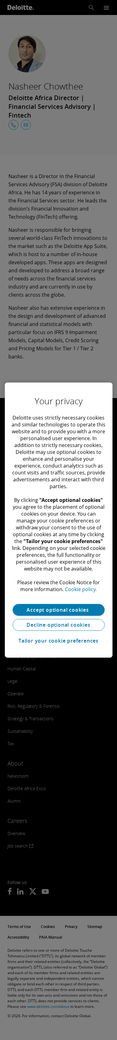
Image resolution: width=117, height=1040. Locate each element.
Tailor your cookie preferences (58, 640)
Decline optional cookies (58, 624)
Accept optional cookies (58, 609)
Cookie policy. (81, 589)
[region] (58, 520)
